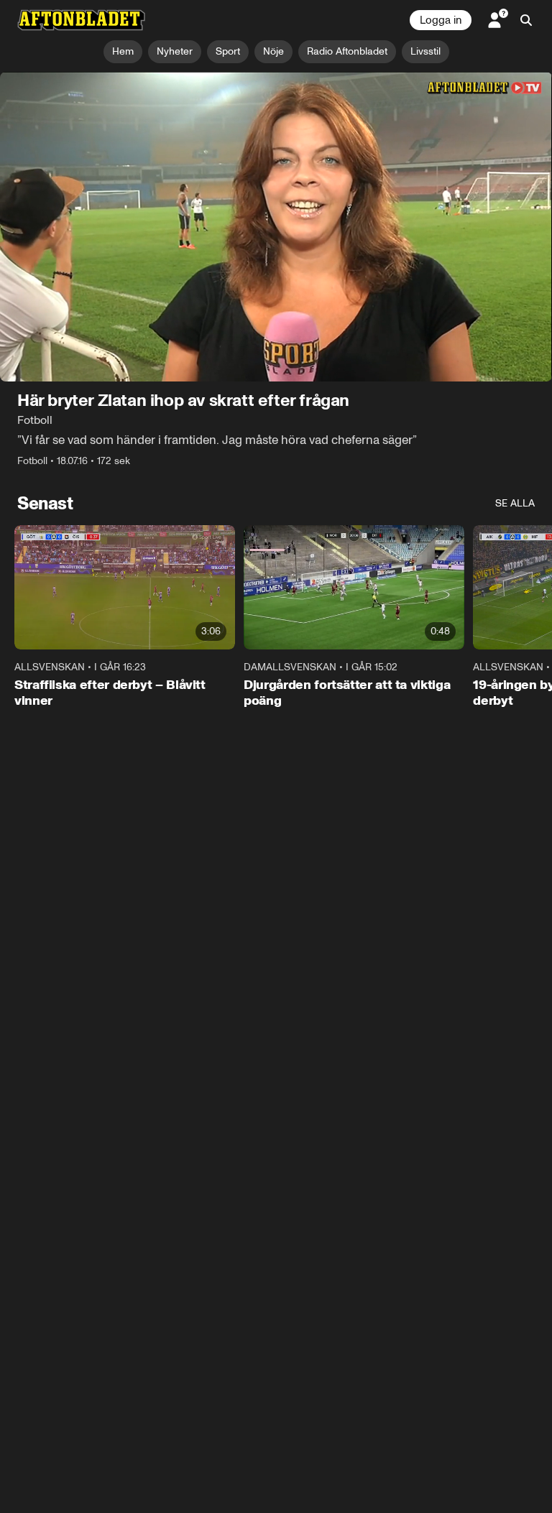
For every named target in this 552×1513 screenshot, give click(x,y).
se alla (515, 504)
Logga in (440, 20)
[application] (276, 227)
